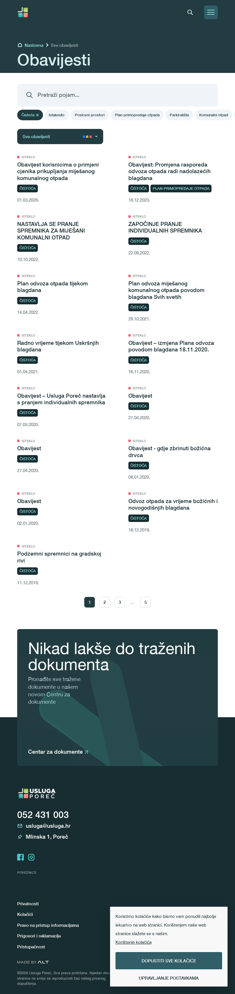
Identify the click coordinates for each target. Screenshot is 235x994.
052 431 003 (43, 814)
